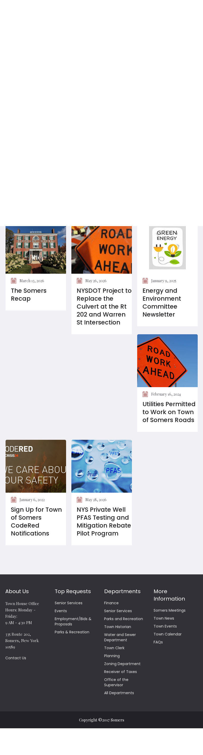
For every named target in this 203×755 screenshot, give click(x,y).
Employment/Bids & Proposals (73, 621)
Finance (111, 603)
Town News (164, 618)
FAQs (158, 642)
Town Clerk (114, 648)
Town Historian (117, 626)
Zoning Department (122, 663)
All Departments (119, 692)
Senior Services (68, 603)
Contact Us (15, 658)
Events (61, 611)
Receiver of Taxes (120, 671)
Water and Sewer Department (120, 637)
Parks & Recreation (72, 632)
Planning (112, 655)
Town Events (165, 626)
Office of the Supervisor (116, 682)
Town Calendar (168, 634)
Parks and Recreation (123, 618)
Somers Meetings (170, 610)
